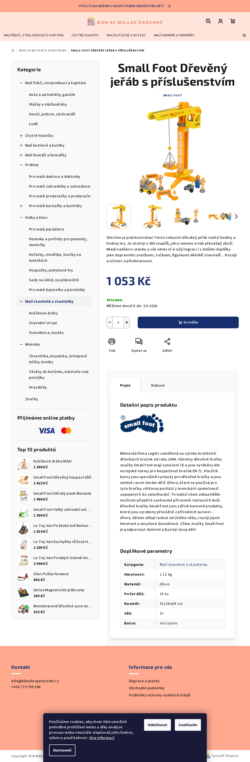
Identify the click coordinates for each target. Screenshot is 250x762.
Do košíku (191, 322)
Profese (32, 165)
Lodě (33, 124)
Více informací (102, 738)
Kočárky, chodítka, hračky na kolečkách (55, 257)
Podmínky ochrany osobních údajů (159, 695)
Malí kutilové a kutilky (44, 145)
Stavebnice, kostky (46, 332)
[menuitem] (33, 35)
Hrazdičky (38, 387)
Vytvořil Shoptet (225, 755)
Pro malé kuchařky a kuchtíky (55, 206)
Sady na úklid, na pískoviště (54, 280)
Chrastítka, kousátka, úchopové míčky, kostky (58, 359)
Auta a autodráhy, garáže (52, 94)
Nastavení (62, 750)
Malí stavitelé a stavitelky (49, 301)
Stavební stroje (43, 323)
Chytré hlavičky (39, 135)
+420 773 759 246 (26, 687)
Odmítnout (157, 725)
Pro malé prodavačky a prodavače (59, 196)
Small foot (172, 95)
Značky (31, 399)
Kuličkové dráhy (43, 313)
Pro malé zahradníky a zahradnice (60, 186)
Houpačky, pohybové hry (51, 270)
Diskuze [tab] (158, 385)
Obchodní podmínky (147, 688)
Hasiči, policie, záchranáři (52, 114)
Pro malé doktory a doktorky (55, 176)
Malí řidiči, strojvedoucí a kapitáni (55, 83)
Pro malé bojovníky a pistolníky (57, 289)
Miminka (32, 344)
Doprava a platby (144, 681)
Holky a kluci (36, 217)
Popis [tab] (125, 385)
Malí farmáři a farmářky (45, 155)
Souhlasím (187, 725)
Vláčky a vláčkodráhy (48, 104)
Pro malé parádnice (46, 229)
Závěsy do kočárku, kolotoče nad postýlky (58, 374)
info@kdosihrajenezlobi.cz (35, 681)
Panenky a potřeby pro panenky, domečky (58, 242)
